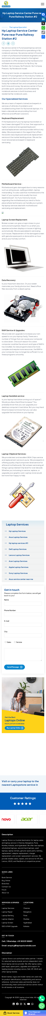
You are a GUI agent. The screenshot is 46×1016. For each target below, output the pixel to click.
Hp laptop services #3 (18, 543)
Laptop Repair (7, 912)
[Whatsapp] (42, 1006)
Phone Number (10, 610)
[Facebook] (43, 14)
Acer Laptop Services (18, 561)
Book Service (7, 878)
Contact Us (6, 887)
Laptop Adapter (8, 919)
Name (6, 600)
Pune (25, 915)
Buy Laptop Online (13, 728)
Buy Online (6, 881)
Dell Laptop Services (18, 549)
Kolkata (26, 926)
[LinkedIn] (43, 19)
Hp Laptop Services (17, 531)
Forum (4, 890)
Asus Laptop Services (18, 537)
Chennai (26, 908)
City (5, 631)
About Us (5, 893)
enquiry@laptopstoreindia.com (22, 945)
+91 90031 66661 (24, 941)
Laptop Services (8, 908)
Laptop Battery (8, 915)
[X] (43, 23)
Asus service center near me (21, 579)
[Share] (43, 37)
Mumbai (26, 919)
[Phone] (42, 998)
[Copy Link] (43, 32)
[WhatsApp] (43, 28)
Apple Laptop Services (18, 567)
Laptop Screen (7, 923)
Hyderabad (27, 923)
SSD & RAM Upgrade (9, 926)
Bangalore (27, 912)
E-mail (6, 621)
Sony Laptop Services (18, 573)
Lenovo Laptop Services (19, 555)
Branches (5, 884)
